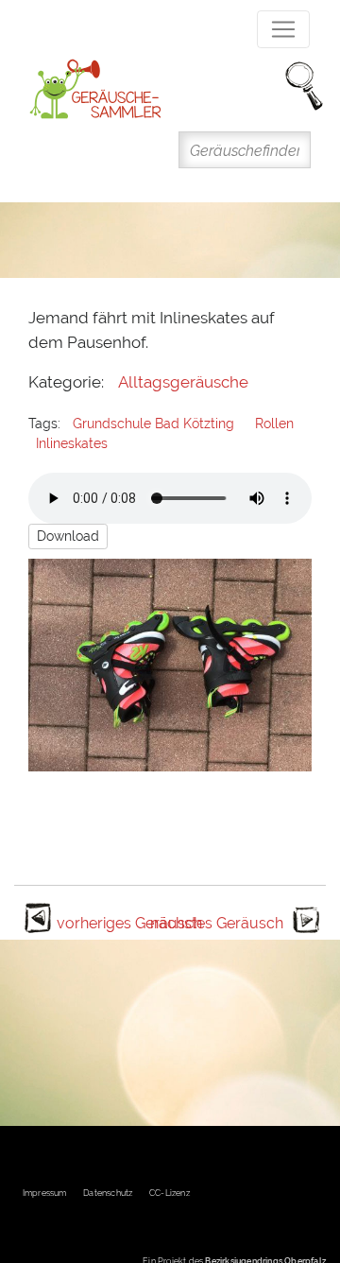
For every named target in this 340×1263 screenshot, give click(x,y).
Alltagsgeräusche (183, 381)
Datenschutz (107, 1193)
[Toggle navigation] (283, 29)
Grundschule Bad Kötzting (153, 423)
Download (68, 536)
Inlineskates (72, 443)
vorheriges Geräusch (129, 923)
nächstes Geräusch (216, 923)
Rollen (274, 423)
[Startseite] (95, 89)
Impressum (45, 1193)
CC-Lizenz (169, 1193)
